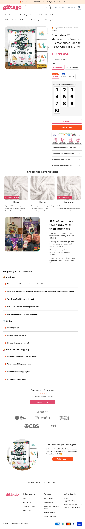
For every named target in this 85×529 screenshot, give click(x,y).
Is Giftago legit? (13, 328)
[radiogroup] (66, 100)
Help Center (27, 510)
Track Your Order (29, 506)
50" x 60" (55, 76)
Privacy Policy (48, 498)
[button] (66, 84)
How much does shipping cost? (19, 371)
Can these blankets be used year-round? (23, 307)
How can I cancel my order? (18, 343)
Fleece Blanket (58, 67)
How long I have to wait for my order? (22, 356)
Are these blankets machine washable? (22, 314)
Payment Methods (50, 516)
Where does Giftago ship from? (19, 364)
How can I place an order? (17, 335)
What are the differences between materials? (25, 284)
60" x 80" (72, 76)
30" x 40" (64, 76)
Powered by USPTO (21, 524)
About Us (26, 498)
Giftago (11, 524)
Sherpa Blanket (72, 67)
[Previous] (4, 47)
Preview (66, 121)
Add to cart (62, 459)
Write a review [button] (42, 402)
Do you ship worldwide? (16, 379)
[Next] (48, 47)
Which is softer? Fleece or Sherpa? (20, 299)
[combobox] (38, 7)
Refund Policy (48, 502)
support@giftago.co (70, 501)
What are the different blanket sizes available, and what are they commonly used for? (41, 291)
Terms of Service (49, 512)
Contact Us (27, 502)
